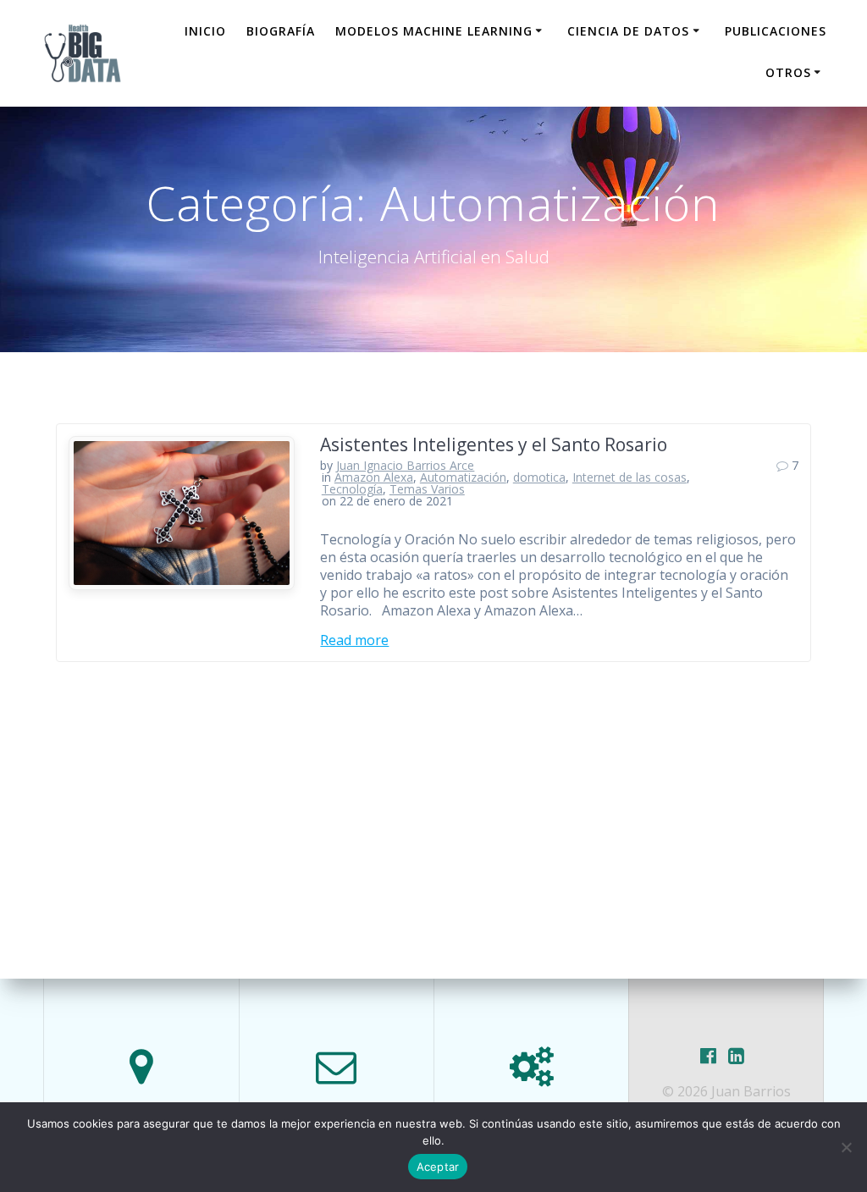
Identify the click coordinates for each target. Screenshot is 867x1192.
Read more (354, 640)
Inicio (205, 31)
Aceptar (438, 1166)
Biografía (280, 31)
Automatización (463, 477)
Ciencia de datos (628, 31)
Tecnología (352, 489)
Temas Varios (427, 489)
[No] (845, 1147)
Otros (788, 72)
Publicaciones (775, 31)
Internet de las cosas (629, 477)
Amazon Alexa (373, 477)
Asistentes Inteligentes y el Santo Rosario (493, 444)
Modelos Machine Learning (434, 31)
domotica (539, 477)
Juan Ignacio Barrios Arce (405, 465)
